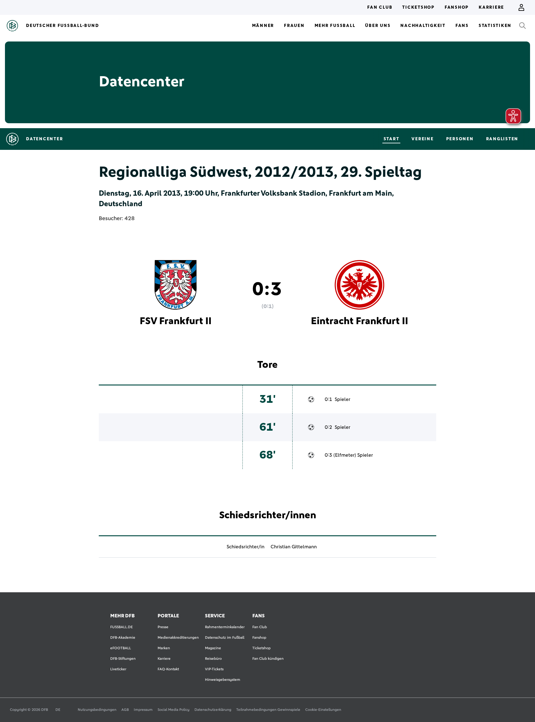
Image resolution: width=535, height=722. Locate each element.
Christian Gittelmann (294, 546)
